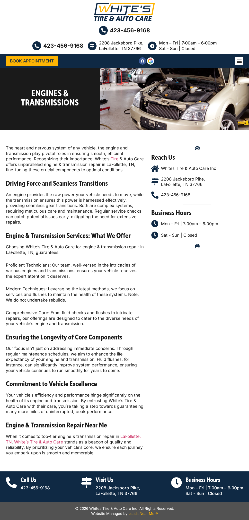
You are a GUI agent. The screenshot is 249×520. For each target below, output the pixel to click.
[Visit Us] (86, 482)
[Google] (150, 61)
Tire (114, 158)
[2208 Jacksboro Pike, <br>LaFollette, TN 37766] (92, 46)
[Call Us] (11, 482)
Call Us (28, 480)
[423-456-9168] (103, 30)
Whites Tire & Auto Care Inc (188, 168)
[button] (239, 61)
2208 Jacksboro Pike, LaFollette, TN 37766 (121, 45)
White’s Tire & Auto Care (38, 441)
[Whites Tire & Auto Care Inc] (155, 168)
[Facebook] (142, 61)
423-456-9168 (130, 30)
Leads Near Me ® (143, 513)
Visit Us (104, 480)
